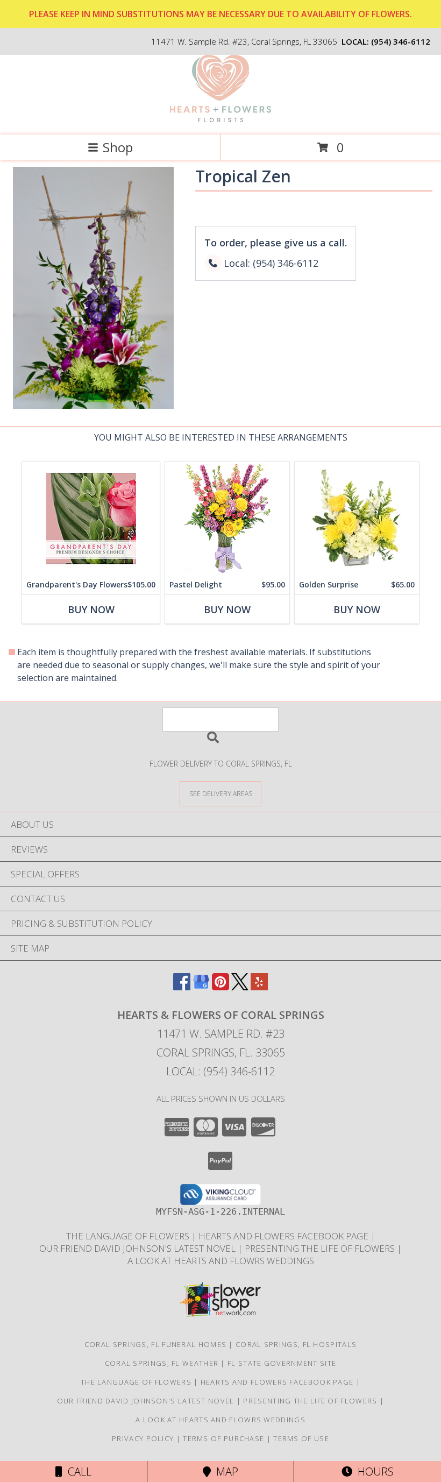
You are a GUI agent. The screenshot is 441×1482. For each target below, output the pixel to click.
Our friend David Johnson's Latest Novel (138, 1248)
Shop (118, 147)
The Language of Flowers (128, 1236)
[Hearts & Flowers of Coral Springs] (221, 119)
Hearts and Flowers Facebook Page (284, 1236)
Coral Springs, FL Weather (162, 1363)
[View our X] (239, 987)
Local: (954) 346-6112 (220, 1071)
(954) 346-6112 (400, 41)
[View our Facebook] (181, 987)
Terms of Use (301, 1438)
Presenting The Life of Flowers (321, 1248)
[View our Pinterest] (220, 987)
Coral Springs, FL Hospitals (296, 1344)
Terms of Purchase (223, 1438)
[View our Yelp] (259, 987)
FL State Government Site (281, 1363)
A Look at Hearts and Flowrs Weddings (220, 1260)
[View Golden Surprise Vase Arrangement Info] (357, 518)
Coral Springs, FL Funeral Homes (155, 1344)
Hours (373, 1471)
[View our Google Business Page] (201, 987)
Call (76, 1471)
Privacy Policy (143, 1438)
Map (224, 1471)
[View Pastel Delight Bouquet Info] (227, 518)
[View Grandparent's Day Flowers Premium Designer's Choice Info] (91, 518)
